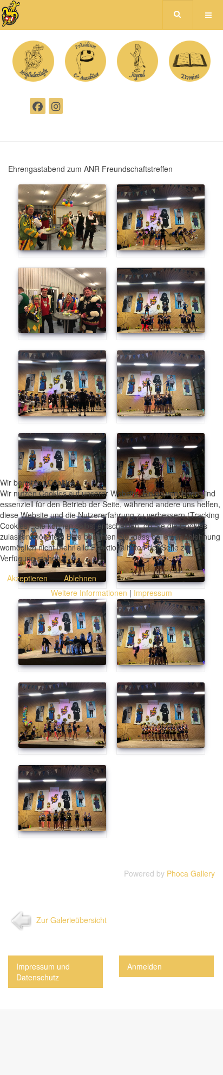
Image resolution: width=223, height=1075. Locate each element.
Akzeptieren (27, 578)
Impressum (153, 592)
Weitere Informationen (89, 592)
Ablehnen (80, 578)
